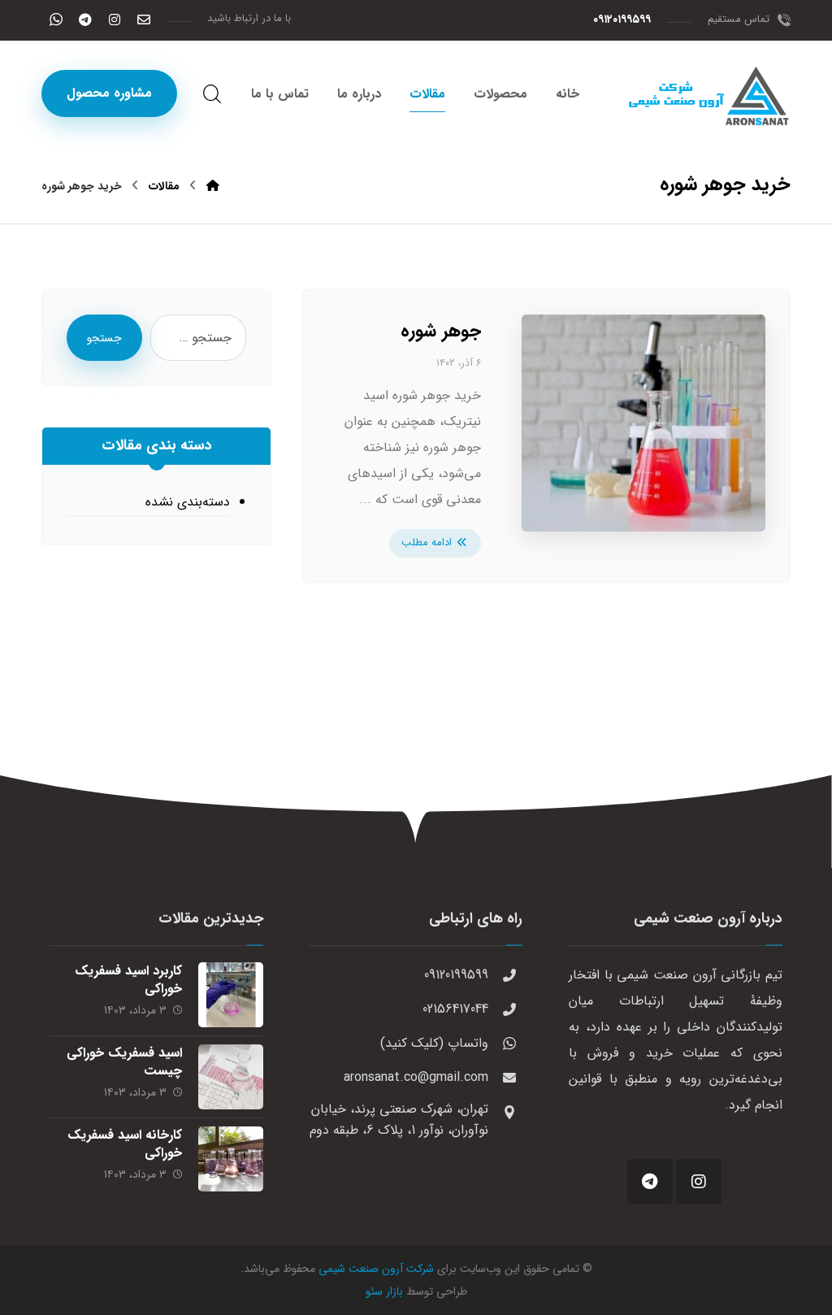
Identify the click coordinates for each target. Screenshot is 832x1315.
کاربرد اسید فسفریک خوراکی (128, 980)
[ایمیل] (144, 20)
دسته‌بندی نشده (187, 502)
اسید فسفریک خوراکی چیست (124, 1062)
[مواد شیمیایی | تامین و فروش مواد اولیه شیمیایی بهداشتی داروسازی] (709, 96)
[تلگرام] (85, 20)
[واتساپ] (56, 20)
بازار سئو (384, 1291)
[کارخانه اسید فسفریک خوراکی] (230, 1158)
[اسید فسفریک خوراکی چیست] (230, 1076)
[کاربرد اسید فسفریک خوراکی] (230, 994)
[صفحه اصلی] (212, 186)
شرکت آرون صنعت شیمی (376, 1269)
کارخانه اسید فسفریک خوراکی (124, 1144)
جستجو (104, 338)
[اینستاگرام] (115, 20)
